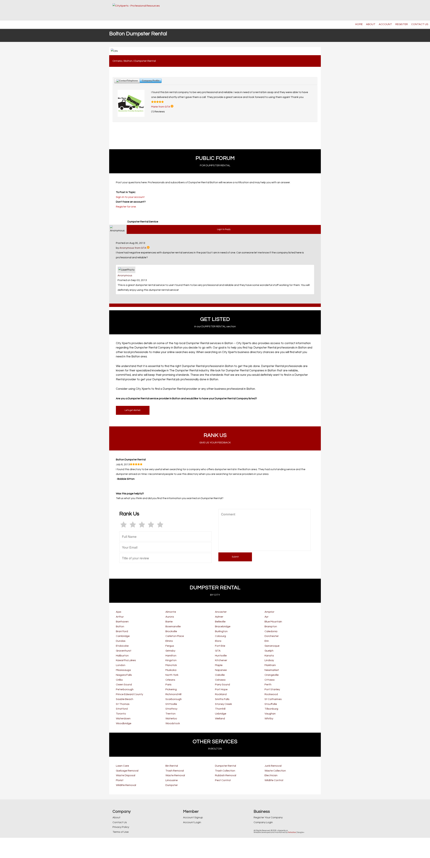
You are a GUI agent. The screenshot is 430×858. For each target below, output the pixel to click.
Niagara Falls (124, 675)
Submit (235, 557)
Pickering (171, 689)
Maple (219, 665)
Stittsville (171, 704)
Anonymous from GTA (132, 248)
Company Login (263, 822)
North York (171, 675)
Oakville (220, 675)
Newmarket (272, 670)
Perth (268, 684)
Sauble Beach (124, 699)
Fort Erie (220, 645)
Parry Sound (222, 684)
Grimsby (170, 650)
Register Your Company (268, 817)
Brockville (171, 631)
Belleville (220, 621)
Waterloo (171, 718)
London (120, 665)
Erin (267, 641)
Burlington (221, 631)
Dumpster (171, 785)
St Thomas (123, 704)
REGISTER (401, 24)
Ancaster (221, 611)
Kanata (269, 655)
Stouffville (271, 704)
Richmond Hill (173, 694)
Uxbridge (220, 713)
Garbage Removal (127, 770)
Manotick (171, 665)
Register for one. (126, 206)
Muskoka (170, 670)
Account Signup (193, 817)
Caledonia (271, 631)
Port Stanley (272, 689)
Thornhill (220, 708)
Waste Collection (275, 770)
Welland (220, 718)
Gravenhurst (123, 650)
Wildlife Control (274, 780)
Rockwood (271, 694)
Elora (218, 641)
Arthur (120, 616)
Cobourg (220, 636)
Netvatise (292, 832)
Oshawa (220, 679)
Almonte (170, 611)
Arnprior (269, 611)
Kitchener (221, 660)
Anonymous (125, 275)
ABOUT (370, 24)
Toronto (121, 713)
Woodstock (172, 723)
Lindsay (269, 660)
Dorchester (272, 636)
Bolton (128, 61)
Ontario (117, 61)
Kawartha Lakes (126, 660)
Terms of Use (121, 832)
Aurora (169, 616)
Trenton (170, 713)
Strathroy (171, 708)
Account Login (192, 822)
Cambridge (123, 636)
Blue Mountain (273, 621)
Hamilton (170, 655)
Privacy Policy (121, 827)
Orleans (170, 679)
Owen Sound (124, 684)
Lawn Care (122, 765)
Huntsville (221, 655)
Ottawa (269, 679)
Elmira (169, 641)
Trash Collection (225, 770)
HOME (359, 24)
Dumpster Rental (225, 765)
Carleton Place (174, 636)
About (116, 817)
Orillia (119, 679)
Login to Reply (223, 229)
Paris (168, 684)
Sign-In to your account (130, 197)
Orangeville (272, 675)
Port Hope (221, 689)
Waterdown (123, 718)
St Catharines (273, 699)
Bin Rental (171, 765)
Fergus (169, 645)
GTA (218, 650)
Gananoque (272, 645)
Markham (270, 665)
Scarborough (173, 699)
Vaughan (270, 713)
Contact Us (120, 822)
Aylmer (219, 616)
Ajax (118, 611)
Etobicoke (122, 645)
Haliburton (122, 655)
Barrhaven (122, 621)
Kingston (171, 660)
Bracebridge (222, 626)
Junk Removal (273, 765)
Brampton (271, 626)
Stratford (122, 708)
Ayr (266, 616)
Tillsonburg (271, 708)
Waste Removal (175, 775)
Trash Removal (174, 770)
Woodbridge (123, 723)
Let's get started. (133, 410)
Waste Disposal (125, 775)
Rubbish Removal (225, 775)
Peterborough (125, 689)
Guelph (269, 650)
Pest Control (223, 780)
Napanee (221, 670)
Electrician (271, 775)
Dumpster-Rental (145, 61)
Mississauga (123, 670)
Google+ (300, 832)
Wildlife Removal (126, 785)
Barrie (169, 621)
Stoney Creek (223, 704)
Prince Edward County (129, 694)
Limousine (171, 780)
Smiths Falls (222, 699)
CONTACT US (419, 24)
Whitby (269, 718)
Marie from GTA (160, 106)
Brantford (122, 631)
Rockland (221, 694)
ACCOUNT (385, 24)
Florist (119, 780)
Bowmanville (173, 626)
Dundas (120, 641)
